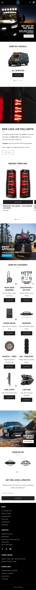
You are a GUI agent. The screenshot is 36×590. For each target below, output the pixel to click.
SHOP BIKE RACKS (7, 255)
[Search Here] (30, 2)
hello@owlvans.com (7, 534)
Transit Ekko (5, 524)
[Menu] (2, 2)
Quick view (18, 202)
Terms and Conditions (7, 573)
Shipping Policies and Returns (9, 570)
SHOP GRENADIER (28, 441)
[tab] (14, 80)
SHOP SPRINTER (29, 36)
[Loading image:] (18, 68)
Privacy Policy (5, 576)
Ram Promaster (6, 522)
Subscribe (18, 498)
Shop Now (18, 75)
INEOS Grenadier (6, 513)
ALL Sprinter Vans (7, 510)
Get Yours (8, 152)
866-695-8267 (5, 536)
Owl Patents (5, 579)
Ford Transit (5, 519)
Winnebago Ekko (6, 516)
